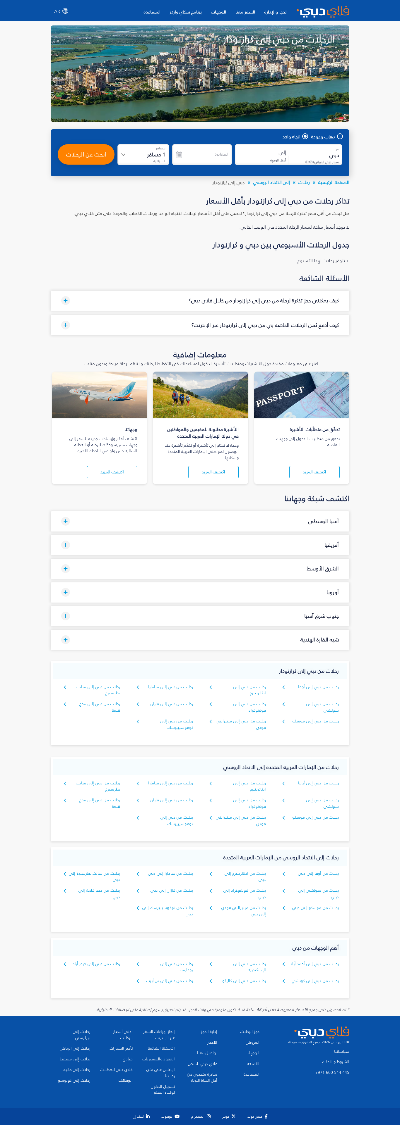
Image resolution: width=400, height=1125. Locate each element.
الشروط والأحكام (335, 1062)
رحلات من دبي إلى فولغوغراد (249, 707)
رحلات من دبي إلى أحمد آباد (314, 964)
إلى (282, 152)
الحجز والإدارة (276, 11)
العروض (252, 1042)
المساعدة (152, 11)
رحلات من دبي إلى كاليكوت (242, 981)
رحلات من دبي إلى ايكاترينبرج (249, 690)
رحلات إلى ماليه (77, 1070)
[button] (200, 301)
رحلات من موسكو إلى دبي (315, 908)
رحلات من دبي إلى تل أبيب (169, 981)
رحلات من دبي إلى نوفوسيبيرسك (176, 724)
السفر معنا (245, 11)
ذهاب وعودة (323, 136)
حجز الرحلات (249, 1032)
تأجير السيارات (121, 1048)
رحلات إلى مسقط (75, 1059)
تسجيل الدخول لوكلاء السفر (163, 1090)
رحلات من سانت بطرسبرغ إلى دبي (94, 876)
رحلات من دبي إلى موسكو (315, 721)
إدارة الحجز (209, 1032)
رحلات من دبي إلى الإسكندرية (249, 967)
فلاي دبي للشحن (202, 1064)
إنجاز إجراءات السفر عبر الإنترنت (159, 1035)
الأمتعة (253, 1064)
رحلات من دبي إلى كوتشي (315, 981)
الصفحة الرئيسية (333, 182)
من (337, 149)
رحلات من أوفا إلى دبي (318, 873)
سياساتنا (341, 1052)
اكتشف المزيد (314, 472)
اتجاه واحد (291, 136)
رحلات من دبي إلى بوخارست (176, 967)
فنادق (128, 1059)
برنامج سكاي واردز (186, 11)
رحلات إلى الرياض (75, 1048)
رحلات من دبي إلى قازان (172, 704)
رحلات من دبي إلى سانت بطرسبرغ (98, 786)
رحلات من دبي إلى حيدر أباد (96, 964)
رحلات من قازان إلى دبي (172, 890)
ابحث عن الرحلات (86, 154)
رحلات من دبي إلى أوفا (318, 687)
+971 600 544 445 (332, 1073)
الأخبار (212, 1042)
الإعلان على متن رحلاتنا (160, 1073)
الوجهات (218, 11)
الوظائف (126, 1080)
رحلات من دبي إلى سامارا (170, 687)
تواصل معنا (207, 1053)
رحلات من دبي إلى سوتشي (322, 707)
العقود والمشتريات (158, 1059)
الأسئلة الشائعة (161, 1048)
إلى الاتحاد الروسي (271, 182)
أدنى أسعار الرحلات (123, 1035)
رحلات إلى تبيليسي (81, 1035)
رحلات (304, 182)
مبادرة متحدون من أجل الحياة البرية (202, 1077)
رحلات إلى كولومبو (74, 1080)
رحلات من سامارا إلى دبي (170, 873)
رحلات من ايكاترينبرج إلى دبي (245, 876)
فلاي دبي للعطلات (116, 1070)
